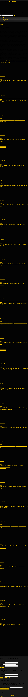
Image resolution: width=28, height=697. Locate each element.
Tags (4, 20)
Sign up (2, 667)
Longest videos (19, 61)
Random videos (6, 62)
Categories (5, 19)
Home (4, 17)
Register (14, 1)
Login (8, 1)
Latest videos (3, 61)
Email (1, 664)
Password (2, 665)
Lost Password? (7, 677)
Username (2, 662)
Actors (4, 21)
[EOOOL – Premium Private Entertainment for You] (4, 10)
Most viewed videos (10, 61)
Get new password (4, 688)
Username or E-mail (4, 687)
